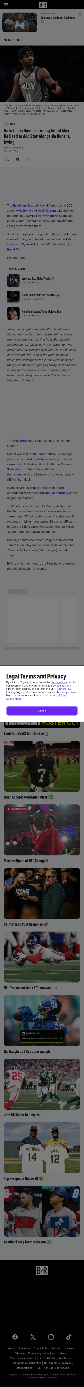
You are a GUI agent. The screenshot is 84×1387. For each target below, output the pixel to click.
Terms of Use (59, 682)
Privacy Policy (62, 688)
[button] (42, 711)
